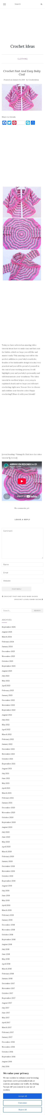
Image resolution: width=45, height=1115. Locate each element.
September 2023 (8, 666)
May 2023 (6, 681)
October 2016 (7, 1052)
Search (37, 610)
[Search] (41, 4)
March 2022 (7, 734)
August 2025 (7, 632)
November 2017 (8, 988)
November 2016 (8, 1047)
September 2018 (8, 939)
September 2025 (9, 627)
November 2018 (8, 930)
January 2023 (7, 695)
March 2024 (7, 637)
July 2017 (5, 1008)
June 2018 (6, 954)
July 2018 (5, 949)
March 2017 (6, 1027)
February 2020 (8, 856)
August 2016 (7, 1061)
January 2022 (7, 744)
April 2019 (6, 905)
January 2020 (7, 861)
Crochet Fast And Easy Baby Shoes (20, 596)
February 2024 (8, 642)
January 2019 (7, 920)
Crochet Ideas (22, 46)
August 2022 (7, 715)
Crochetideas (33, 80)
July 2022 (5, 720)
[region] (22, 1092)
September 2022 (8, 710)
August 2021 (7, 768)
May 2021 (5, 783)
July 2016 (5, 1066)
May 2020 (6, 842)
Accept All (22, 1096)
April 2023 (6, 685)
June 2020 (6, 837)
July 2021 (5, 773)
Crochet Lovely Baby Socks (28, 599)
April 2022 (6, 729)
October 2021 (7, 759)
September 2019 (8, 881)
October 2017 (7, 993)
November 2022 (8, 705)
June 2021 (6, 778)
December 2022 (8, 700)
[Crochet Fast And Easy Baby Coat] (22, 97)
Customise (22, 1103)
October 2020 (7, 817)
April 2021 (6, 788)
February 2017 (8, 1032)
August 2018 (7, 944)
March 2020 (7, 851)
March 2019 (7, 910)
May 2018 (6, 959)
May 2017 (5, 1017)
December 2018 (8, 925)
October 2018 (7, 934)
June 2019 (6, 895)
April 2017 (6, 1022)
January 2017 (7, 1037)
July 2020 (6, 832)
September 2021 (8, 764)
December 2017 (8, 983)
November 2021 (8, 754)
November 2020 (8, 812)
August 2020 (7, 827)
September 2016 (8, 1057)
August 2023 (7, 671)
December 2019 (8, 866)
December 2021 (8, 749)
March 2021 (6, 793)
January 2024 (7, 646)
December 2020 (8, 808)
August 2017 (7, 1003)
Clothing (23, 59)
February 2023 (8, 690)
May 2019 (6, 900)
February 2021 (8, 798)
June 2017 (6, 1013)
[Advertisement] (22, 23)
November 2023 (8, 656)
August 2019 (7, 886)
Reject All (22, 1109)
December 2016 (8, 1042)
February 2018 (8, 974)
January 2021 (7, 803)
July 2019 (5, 891)
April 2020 (6, 847)
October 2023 (7, 661)
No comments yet (21, 508)
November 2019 (8, 871)
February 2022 (8, 739)
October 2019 (7, 876)
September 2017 (8, 998)
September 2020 (9, 822)
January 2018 (7, 978)
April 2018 (6, 964)
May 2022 (6, 725)
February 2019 (8, 915)
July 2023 (5, 676)
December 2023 (8, 651)
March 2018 (7, 969)
